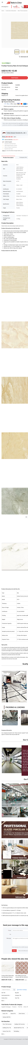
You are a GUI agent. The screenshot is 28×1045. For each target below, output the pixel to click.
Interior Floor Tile (6, 1031)
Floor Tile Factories (7, 1024)
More (2, 1034)
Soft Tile (3, 992)
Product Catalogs (22, 989)
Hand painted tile (5, 995)
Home (2, 10)
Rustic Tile (5, 1013)
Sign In (3, 150)
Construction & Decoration (11, 10)
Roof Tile (17, 998)
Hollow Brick (4, 998)
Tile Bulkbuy (16, 1031)
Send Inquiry (14, 77)
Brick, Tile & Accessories (22, 10)
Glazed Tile (13, 1013)
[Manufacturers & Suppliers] (14, 2)
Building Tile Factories (20, 1024)
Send (14, 950)
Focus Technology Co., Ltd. (18, 1039)
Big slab (17, 992)
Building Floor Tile (7, 1027)
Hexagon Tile (18, 995)
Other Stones (22, 1013)
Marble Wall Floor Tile (19, 1027)
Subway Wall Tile (6, 1017)
